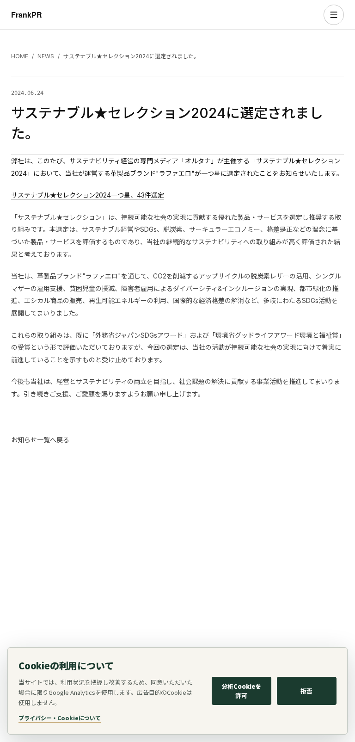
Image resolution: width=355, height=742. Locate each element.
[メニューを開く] (334, 15)
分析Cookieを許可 (241, 691)
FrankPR (26, 15)
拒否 (306, 690)
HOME (19, 56)
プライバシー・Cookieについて (59, 718)
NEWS (45, 56)
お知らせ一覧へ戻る (40, 440)
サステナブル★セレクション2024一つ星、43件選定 (87, 195)
